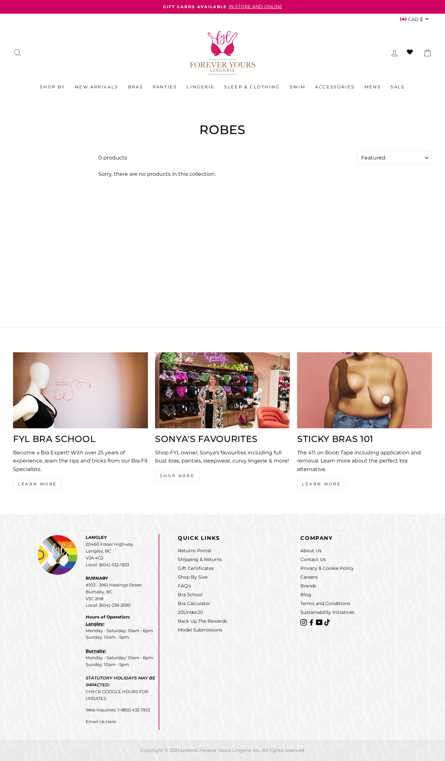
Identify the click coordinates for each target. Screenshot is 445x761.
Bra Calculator (194, 603)
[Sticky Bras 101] (364, 390)
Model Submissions (200, 630)
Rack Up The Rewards (202, 621)
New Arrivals (96, 86)
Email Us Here (101, 721)
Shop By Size (193, 577)
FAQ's (184, 586)
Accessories (335, 86)
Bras (135, 86)
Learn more (321, 483)
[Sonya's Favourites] (222, 390)
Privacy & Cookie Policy (327, 568)
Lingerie (200, 86)
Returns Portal (194, 551)
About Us (311, 551)
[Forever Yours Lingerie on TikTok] (327, 622)
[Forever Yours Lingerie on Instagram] (304, 622)
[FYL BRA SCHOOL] (80, 390)
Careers (309, 577)
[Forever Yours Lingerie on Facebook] (312, 622)
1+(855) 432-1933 (133, 709)
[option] (222, 6)
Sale (398, 86)
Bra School (190, 595)
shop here (177, 475)
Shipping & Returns (200, 559)
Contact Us (313, 559)
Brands (308, 586)
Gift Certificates (196, 568)
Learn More (37, 483)
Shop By (52, 86)
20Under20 (190, 612)
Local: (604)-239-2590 (108, 605)
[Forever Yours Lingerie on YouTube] (320, 622)
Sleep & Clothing (252, 86)
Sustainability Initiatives (327, 612)
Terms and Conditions (325, 603)
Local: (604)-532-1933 (107, 564)
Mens (373, 86)
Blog (305, 595)
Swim (297, 86)
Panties (165, 86)
